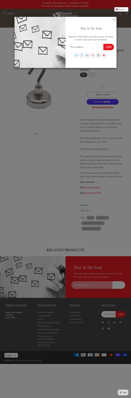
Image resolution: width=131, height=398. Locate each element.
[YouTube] (104, 55)
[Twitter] (76, 55)
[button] (121, 9)
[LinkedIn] (87, 55)
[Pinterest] (93, 55)
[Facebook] (82, 55)
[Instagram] (98, 55)
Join (108, 47)
